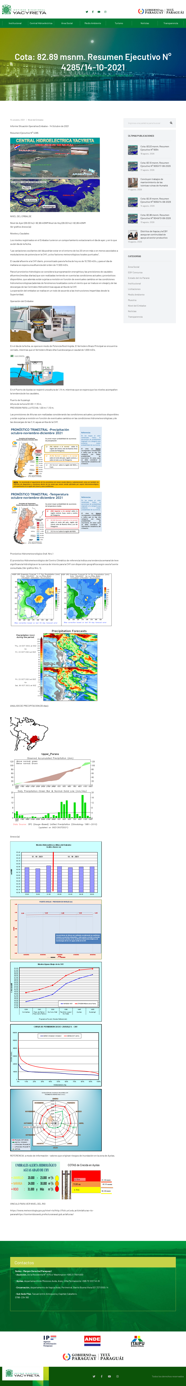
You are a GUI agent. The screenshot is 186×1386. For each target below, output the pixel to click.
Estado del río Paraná (138, 277)
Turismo (119, 23)
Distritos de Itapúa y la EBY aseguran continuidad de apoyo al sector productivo (154, 234)
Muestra (132, 300)
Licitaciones (134, 289)
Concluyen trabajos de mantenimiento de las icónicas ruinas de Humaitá (154, 182)
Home (56, 75)
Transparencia (170, 23)
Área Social (67, 23)
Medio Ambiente (93, 23)
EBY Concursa (135, 272)
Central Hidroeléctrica (41, 23)
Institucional (15, 23)
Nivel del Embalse (35, 120)
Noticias (145, 23)
